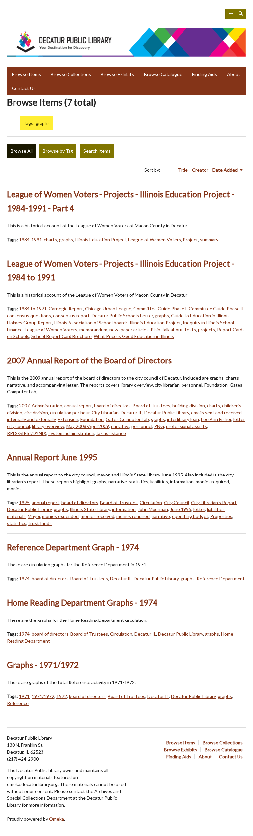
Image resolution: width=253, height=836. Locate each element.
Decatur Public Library (166, 412)
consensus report (71, 315)
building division (188, 405)
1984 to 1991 (33, 308)
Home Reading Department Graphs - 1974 (82, 602)
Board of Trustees (151, 405)
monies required (133, 516)
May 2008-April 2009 (87, 426)
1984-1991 (30, 239)
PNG (159, 426)
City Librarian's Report (214, 502)
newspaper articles (129, 329)
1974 (24, 578)
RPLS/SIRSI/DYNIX (26, 433)
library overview (48, 426)
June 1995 (180, 509)
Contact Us (24, 88)
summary (209, 239)
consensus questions (29, 315)
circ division (36, 412)
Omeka (56, 819)
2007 (24, 405)
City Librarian (105, 412)
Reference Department (221, 578)
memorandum (93, 329)
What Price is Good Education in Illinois (134, 336)
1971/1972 (43, 696)
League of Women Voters (154, 239)
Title (183, 170)
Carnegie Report (66, 308)
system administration (71, 433)
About (233, 74)
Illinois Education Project (100, 239)
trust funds (40, 523)
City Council (176, 502)
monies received (97, 516)
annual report (78, 405)
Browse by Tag (58, 151)
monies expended (60, 516)
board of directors (112, 405)
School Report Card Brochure (61, 336)
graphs (66, 239)
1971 (24, 696)
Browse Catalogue (163, 74)
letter (199, 509)
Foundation (92, 419)
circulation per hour (70, 412)
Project (190, 239)
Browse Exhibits (117, 74)
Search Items (97, 151)
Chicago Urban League (108, 308)
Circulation (151, 502)
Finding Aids (204, 74)
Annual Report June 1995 (52, 457)
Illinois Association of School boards (91, 322)
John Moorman (153, 509)
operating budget (190, 516)
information (124, 509)
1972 (61, 696)
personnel (141, 426)
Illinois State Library (90, 509)
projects (206, 329)
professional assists (186, 426)
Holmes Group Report (29, 322)
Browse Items (26, 74)
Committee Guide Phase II (216, 308)
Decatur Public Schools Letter (122, 315)
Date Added (225, 170)
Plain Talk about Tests (173, 329)
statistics (16, 523)
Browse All (22, 151)
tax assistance (111, 433)
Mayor (34, 516)
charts (50, 239)
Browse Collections (71, 74)
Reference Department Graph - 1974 (73, 547)
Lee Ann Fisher (216, 419)
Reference (18, 703)
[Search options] (230, 14)
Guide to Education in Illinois (200, 315)
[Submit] (241, 14)
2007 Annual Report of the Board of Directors (89, 360)
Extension (68, 419)
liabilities (216, 509)
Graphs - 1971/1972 (43, 665)
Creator (200, 170)
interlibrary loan (183, 419)
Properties (221, 516)
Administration (47, 405)
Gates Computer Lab (127, 419)
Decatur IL (131, 412)
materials (16, 516)
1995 (24, 502)
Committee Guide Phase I (160, 308)
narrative (120, 426)
